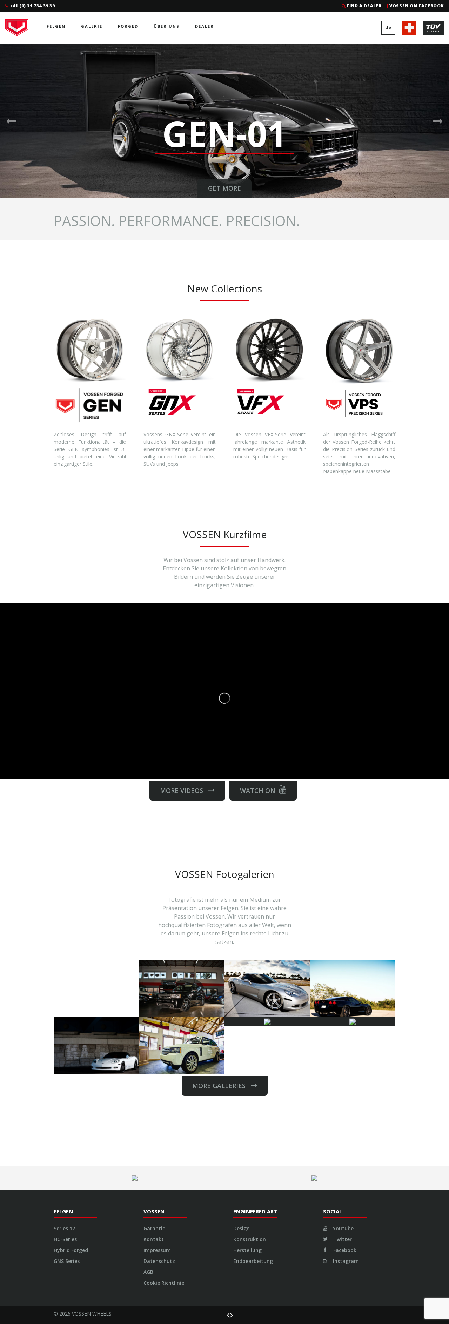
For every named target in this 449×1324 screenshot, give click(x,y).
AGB (148, 1272)
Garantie (154, 1228)
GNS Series (67, 1261)
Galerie (91, 26)
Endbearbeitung (253, 1261)
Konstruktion (249, 1239)
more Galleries (221, 1085)
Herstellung (247, 1250)
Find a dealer (364, 6)
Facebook (344, 1250)
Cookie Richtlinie (163, 1282)
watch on (257, 790)
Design (241, 1228)
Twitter (342, 1239)
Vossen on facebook (416, 6)
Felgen (56, 26)
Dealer (204, 26)
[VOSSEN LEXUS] (267, 1021)
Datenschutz (159, 1261)
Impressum (157, 1250)
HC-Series (65, 1239)
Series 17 (64, 1228)
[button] (11, 121)
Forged (128, 26)
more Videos (184, 790)
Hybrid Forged (71, 1250)
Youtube (342, 1228)
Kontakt (153, 1239)
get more (224, 188)
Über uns (167, 26)
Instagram (345, 1261)
